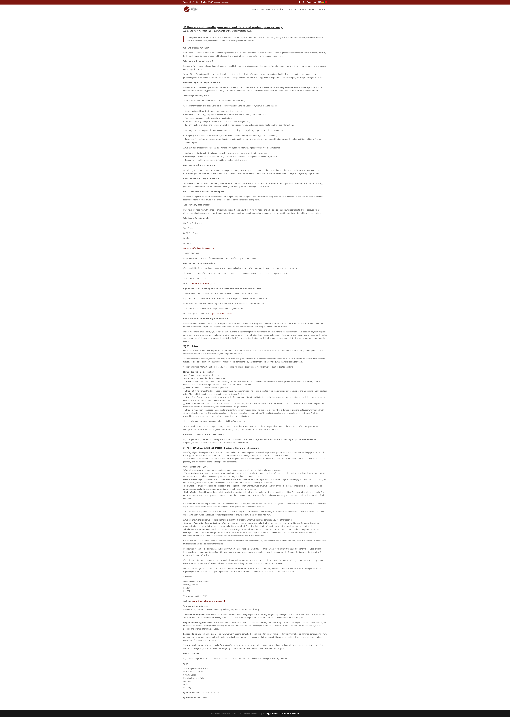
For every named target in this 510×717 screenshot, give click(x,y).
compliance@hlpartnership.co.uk (202, 283)
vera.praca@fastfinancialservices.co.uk (199, 248)
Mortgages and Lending (272, 9)
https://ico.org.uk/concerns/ (221, 313)
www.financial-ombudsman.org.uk (208, 601)
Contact (323, 9)
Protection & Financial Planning (301, 9)
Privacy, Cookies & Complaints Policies (280, 713)
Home (255, 9)
